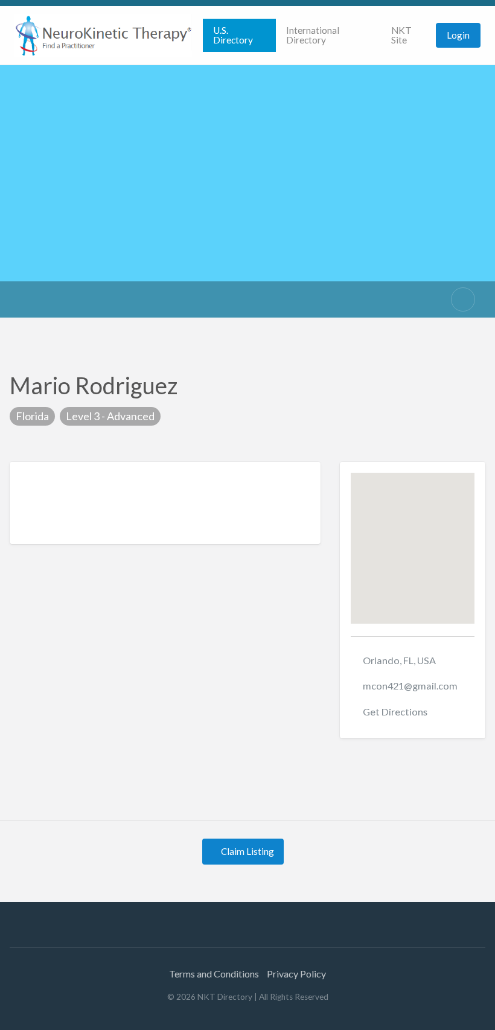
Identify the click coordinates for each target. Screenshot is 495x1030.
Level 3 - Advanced (110, 416)
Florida (32, 416)
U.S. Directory (233, 35)
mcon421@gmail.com (410, 685)
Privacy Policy (296, 973)
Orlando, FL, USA (399, 660)
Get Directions (395, 711)
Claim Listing (246, 851)
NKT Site (401, 35)
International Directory (312, 35)
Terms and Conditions (214, 973)
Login (458, 35)
